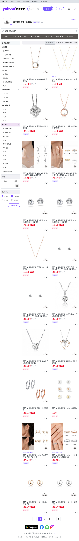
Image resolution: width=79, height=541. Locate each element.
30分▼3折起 (50, 36)
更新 (53, 533)
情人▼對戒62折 (61, 36)
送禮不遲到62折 (72, 36)
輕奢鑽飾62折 (10, 31)
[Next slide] (48, 60)
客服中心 (21, 537)
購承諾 (73, 19)
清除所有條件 (14, 205)
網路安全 (44, 537)
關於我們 (28, 537)
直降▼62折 (39, 36)
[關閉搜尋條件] (33, 8)
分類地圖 (58, 537)
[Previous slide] (23, 60)
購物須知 (36, 537)
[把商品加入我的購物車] (46, 89)
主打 (6, 36)
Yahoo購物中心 (13, 8)
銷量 (75, 42)
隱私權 (51, 537)
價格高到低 (68, 42)
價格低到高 (59, 42)
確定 (17, 186)
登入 (60, 9)
